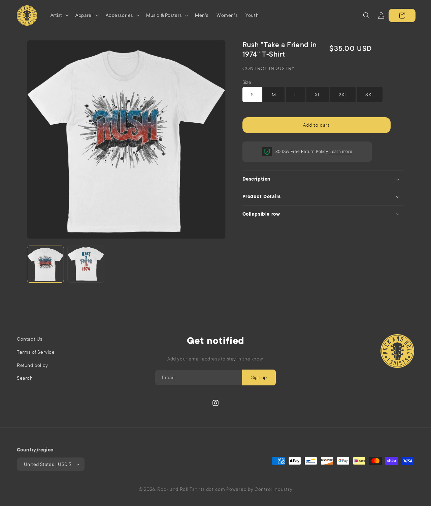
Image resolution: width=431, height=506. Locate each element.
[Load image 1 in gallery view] (45, 264)
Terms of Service (36, 352)
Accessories (119, 15)
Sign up (259, 377)
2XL (343, 94)
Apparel (84, 15)
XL (318, 94)
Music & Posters (164, 15)
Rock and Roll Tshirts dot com (191, 489)
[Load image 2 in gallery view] (85, 264)
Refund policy (32, 365)
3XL (369, 94)
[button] (59, 15)
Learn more (340, 151)
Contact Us (29, 339)
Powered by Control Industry (259, 489)
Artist (57, 15)
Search (25, 378)
